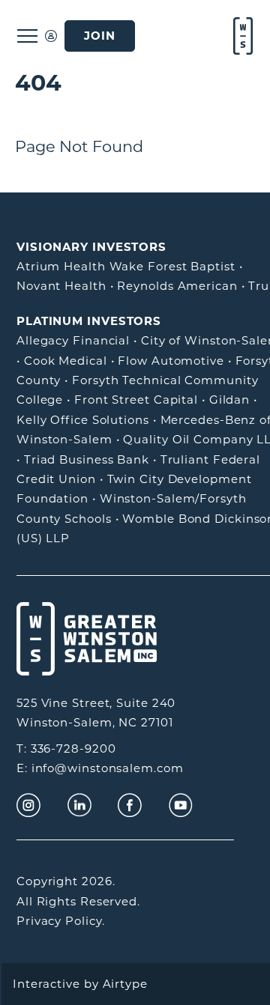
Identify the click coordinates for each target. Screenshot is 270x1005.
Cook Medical (65, 360)
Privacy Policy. (60, 921)
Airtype (125, 984)
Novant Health (61, 286)
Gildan (229, 399)
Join (100, 36)
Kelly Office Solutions (82, 420)
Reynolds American (177, 286)
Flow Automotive (171, 360)
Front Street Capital (136, 399)
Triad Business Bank (86, 459)
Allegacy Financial (73, 340)
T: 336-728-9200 (66, 748)
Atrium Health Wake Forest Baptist (126, 266)
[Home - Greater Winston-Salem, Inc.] (241, 36)
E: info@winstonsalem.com (100, 768)
